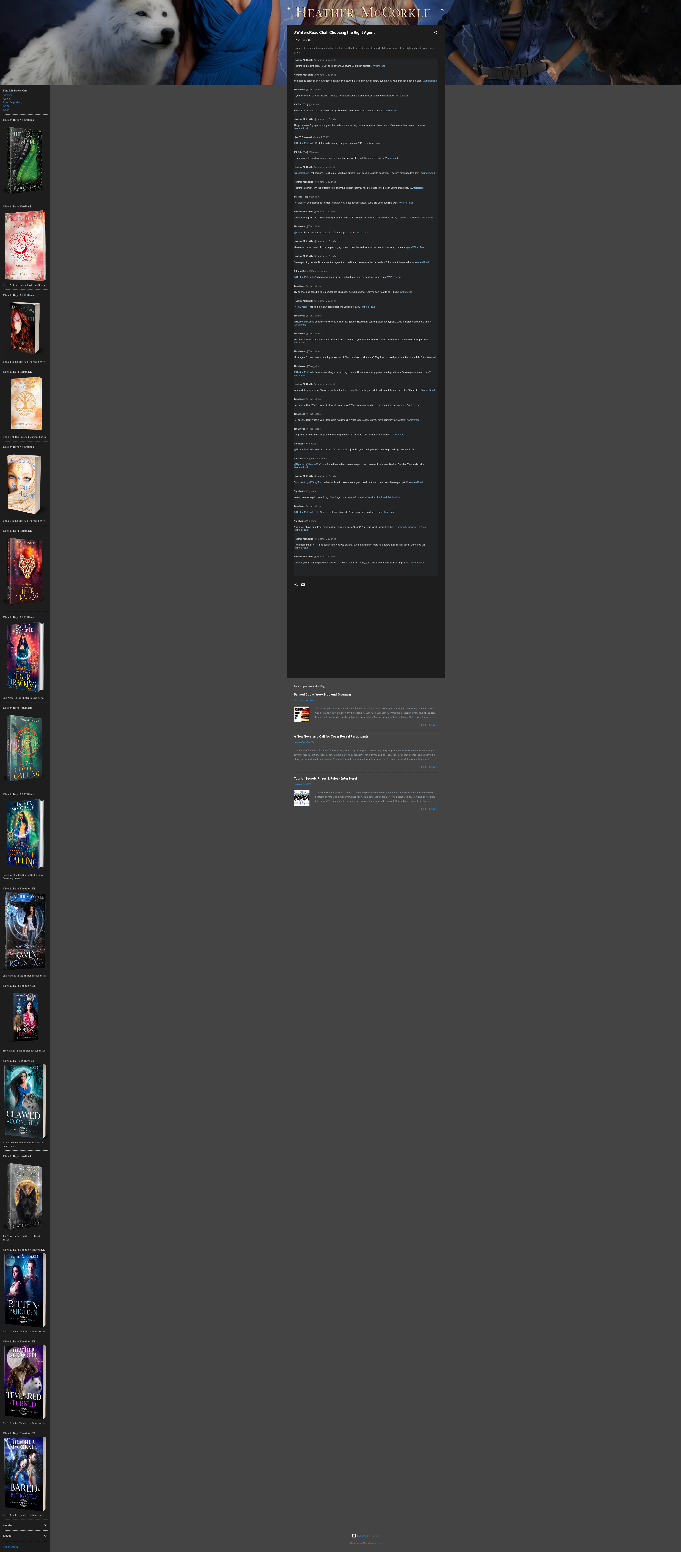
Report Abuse (10, 1546)
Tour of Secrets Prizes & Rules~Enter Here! (325, 778)
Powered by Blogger (368, 1535)
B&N (6, 106)
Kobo (6, 110)
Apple (6, 98)
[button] (435, 33)
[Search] (442, 9)
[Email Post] (303, 586)
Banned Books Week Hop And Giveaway (322, 694)
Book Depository (12, 102)
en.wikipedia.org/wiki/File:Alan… (411, 527)
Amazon (7, 95)
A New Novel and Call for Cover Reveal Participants (331, 736)
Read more (429, 725)
